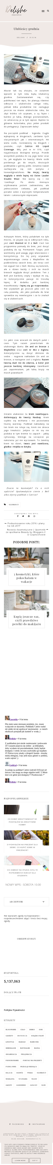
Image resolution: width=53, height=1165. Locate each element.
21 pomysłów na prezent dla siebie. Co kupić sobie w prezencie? (22, 847)
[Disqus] (26, 674)
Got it (35, 1160)
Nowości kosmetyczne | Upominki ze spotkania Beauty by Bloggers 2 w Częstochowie (26, 532)
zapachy (33, 1085)
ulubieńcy (14, 505)
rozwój (20, 1073)
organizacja (11, 1054)
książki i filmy (37, 1036)
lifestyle (10, 1042)
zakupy (9, 1085)
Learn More (20, 1160)
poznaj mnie (11, 1067)
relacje (9, 1073)
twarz (30, 1073)
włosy (34, 1079)
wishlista (10, 1079)
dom (41, 1030)
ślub (43, 1085)
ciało (22, 1030)
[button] (38, 6)
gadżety (9, 1036)
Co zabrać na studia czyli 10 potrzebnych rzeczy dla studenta (22, 873)
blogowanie (11, 1030)
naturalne (25, 1048)
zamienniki (21, 1085)
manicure (34, 1042)
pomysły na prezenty (32, 1060)
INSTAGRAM (38, 1124)
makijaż (22, 1042)
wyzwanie (23, 1079)
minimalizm (11, 1048)
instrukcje (22, 1036)
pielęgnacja (26, 1054)
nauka (37, 1048)
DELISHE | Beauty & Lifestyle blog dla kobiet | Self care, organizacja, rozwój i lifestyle (26, 1135)
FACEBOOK (18, 1124)
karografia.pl (33, 1138)
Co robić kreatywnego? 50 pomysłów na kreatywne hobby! (22, 822)
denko (32, 1030)
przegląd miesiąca (28, 1067)
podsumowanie (12, 1060)
